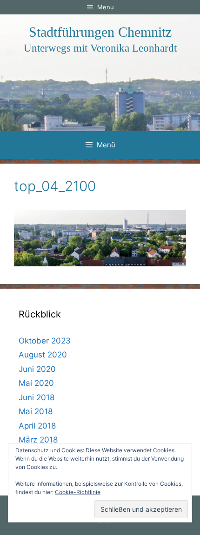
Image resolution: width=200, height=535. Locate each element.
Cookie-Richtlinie (77, 492)
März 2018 (38, 439)
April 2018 (37, 425)
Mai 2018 (36, 411)
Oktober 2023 (45, 340)
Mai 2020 (36, 383)
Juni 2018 (36, 397)
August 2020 (43, 354)
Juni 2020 (37, 369)
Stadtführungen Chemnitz (100, 32)
